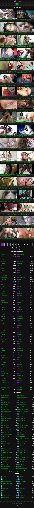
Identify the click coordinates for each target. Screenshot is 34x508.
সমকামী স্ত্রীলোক (5, 302)
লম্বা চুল (20, 387)
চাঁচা (19, 266)
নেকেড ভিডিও (21, 486)
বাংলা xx (20, 490)
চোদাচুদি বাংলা (4, 479)
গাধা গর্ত (20, 362)
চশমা (20, 353)
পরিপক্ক (20, 366)
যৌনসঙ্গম (20, 355)
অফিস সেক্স (4, 378)
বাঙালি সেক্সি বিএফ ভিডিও (23, 409)
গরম (3, 282)
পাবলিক (20, 389)
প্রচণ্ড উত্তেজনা (5, 387)
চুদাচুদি (20, 483)
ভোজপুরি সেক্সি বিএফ (23, 430)
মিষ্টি (20, 307)
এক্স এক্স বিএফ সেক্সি (22, 400)
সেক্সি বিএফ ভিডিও (22, 450)
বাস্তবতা (4, 344)
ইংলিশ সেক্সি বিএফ (5, 395)
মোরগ (20, 332)
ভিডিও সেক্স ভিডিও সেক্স (6, 486)
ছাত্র (3, 328)
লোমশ (3, 293)
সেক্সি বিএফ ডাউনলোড (6, 443)
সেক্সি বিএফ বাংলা (22, 448)
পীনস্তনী (20, 257)
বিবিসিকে (20, 321)
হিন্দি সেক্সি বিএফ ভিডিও (23, 468)
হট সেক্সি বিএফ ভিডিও (6, 466)
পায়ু (19, 385)
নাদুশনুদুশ (21, 348)
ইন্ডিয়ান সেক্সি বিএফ (5, 397)
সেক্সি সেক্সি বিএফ (5, 462)
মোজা (20, 360)
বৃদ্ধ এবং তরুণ (5, 355)
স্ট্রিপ (20, 302)
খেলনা (20, 284)
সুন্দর (3, 273)
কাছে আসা (21, 316)
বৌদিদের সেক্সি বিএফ (6, 427)
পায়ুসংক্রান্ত (21, 289)
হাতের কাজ (21, 311)
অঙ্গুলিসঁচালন (4, 295)
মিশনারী (3, 270)
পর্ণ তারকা (21, 314)
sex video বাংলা (22, 481)
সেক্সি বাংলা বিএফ (22, 436)
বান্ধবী (20, 291)
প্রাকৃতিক (21, 300)
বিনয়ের (20, 293)
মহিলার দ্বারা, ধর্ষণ (22, 369)
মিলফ (20, 273)
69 (19, 344)
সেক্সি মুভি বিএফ (22, 459)
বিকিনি (3, 376)
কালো (3, 305)
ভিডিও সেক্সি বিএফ (22, 427)
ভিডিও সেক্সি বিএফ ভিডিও (6, 430)
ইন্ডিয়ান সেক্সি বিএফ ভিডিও (23, 397)
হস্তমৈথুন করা (22, 277)
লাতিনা (20, 334)
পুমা (3, 346)
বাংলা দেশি (21, 479)
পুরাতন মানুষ (4, 357)
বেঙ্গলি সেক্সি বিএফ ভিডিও (23, 425)
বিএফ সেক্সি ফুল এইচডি (6, 416)
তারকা (3, 330)
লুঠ (19, 270)
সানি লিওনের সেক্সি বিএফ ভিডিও (7, 434)
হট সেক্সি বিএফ (22, 464)
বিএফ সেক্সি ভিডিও (22, 418)
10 (30, 244)
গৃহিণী (20, 330)
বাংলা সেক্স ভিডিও (5, 497)
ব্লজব (3, 254)
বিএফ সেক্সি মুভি (5, 420)
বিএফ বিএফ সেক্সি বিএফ (23, 411)
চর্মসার (3, 309)
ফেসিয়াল (3, 318)
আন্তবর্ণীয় (21, 318)
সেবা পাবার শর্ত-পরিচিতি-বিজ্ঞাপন (17, 503)
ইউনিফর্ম (20, 380)
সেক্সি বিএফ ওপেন (22, 441)
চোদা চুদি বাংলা (5, 488)
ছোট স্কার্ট (21, 371)
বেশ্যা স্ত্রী (4, 339)
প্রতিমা (3, 371)
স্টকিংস (3, 284)
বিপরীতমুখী (21, 376)
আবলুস (20, 339)
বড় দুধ (20, 263)
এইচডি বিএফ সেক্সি (5, 400)
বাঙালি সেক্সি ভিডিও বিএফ (6, 411)
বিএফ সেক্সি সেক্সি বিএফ (6, 423)
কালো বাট (21, 346)
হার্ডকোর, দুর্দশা (5, 373)
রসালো (20, 364)
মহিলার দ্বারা (4, 277)
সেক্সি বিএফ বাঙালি (5, 450)
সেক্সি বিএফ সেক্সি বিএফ (6, 455)
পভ (19, 298)
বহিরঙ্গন (3, 314)
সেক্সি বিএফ (17, 1)
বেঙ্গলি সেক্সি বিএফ (5, 425)
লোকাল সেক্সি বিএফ (5, 432)
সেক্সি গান (20, 493)
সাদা (3, 268)
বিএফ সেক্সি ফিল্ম (22, 413)
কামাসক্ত (4, 289)
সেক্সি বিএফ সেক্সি (22, 452)
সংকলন (20, 286)
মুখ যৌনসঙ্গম (4, 337)
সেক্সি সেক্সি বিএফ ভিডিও (23, 462)
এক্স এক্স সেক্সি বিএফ (6, 402)
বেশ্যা (3, 298)
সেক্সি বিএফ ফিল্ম (22, 446)
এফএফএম (21, 328)
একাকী (3, 300)
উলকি (20, 323)
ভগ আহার (4, 362)
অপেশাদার (4, 279)
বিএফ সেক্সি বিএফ (22, 416)
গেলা (3, 366)
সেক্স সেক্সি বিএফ (22, 434)
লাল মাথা (20, 309)
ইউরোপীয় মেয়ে (22, 254)
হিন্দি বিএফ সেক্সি (22, 466)
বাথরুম (3, 364)
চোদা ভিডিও (4, 477)
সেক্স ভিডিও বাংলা (22, 495)
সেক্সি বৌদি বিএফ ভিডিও (23, 457)
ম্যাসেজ (3, 350)
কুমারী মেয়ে (4, 275)
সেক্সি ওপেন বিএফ (5, 436)
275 (17, 248)
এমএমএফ (4, 332)
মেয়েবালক (21, 350)
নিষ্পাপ (20, 268)
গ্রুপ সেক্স (4, 341)
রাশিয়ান (3, 334)
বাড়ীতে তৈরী (21, 305)
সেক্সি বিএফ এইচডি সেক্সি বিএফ (24, 439)
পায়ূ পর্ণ (3, 490)
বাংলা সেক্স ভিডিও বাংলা (6, 481)
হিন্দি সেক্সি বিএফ (5, 468)
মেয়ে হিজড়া (4, 353)
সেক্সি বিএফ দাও (5, 446)
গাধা (3, 259)
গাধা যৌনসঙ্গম (4, 323)
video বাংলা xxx (5, 493)
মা (2, 325)
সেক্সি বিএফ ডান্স (22, 443)
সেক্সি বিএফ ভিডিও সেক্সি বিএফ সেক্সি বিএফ (7, 452)
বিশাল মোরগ (4, 307)
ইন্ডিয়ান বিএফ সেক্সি (22, 395)
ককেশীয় (20, 325)
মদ (2, 360)
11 (13, 248)
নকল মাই (4, 385)
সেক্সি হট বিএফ (5, 464)
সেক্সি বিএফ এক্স (5, 441)
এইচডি (3, 291)
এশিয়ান (20, 275)
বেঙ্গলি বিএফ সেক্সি (22, 423)
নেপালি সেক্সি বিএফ (22, 404)
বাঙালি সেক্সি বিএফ (5, 409)
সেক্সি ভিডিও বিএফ (5, 459)
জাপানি (3, 286)
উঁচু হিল (20, 357)
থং (2, 348)
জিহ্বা (3, 389)
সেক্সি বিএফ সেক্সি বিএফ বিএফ (24, 455)
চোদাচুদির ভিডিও (22, 488)
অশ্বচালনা (21, 261)
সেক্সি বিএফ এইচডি (5, 439)
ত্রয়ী (20, 279)
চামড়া (3, 311)
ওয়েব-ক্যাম (4, 380)
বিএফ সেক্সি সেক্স (22, 420)
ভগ (3, 257)
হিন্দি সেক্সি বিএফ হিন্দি (14, 471)
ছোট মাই (4, 261)
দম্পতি (3, 316)
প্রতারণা (3, 369)
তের (3, 266)
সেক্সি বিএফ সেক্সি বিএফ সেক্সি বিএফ (7, 457)
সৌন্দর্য (20, 282)
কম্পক (20, 337)
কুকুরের (3, 263)
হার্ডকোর (20, 259)
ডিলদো (3, 321)
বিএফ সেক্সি (4, 413)
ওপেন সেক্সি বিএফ (22, 402)
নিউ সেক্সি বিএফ (5, 404)
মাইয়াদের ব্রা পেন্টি (5, 382)
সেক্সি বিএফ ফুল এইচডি (6, 448)
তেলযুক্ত (21, 341)
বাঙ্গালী (20, 378)
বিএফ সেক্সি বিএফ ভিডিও (6, 418)
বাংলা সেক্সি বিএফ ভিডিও (23, 407)
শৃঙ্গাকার (20, 295)
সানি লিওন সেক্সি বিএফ (23, 432)
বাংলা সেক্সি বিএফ (5, 407)
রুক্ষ (20, 382)
